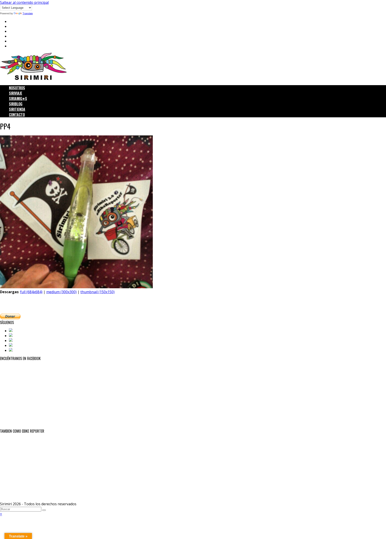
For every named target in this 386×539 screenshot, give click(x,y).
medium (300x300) (61, 291)
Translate (28, 13)
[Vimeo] (16, 350)
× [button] (1, 514)
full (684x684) (31, 291)
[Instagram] (19, 340)
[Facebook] (19, 330)
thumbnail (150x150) (97, 291)
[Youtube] (18, 345)
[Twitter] (17, 335)
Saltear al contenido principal (24, 2)
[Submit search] (44, 510)
